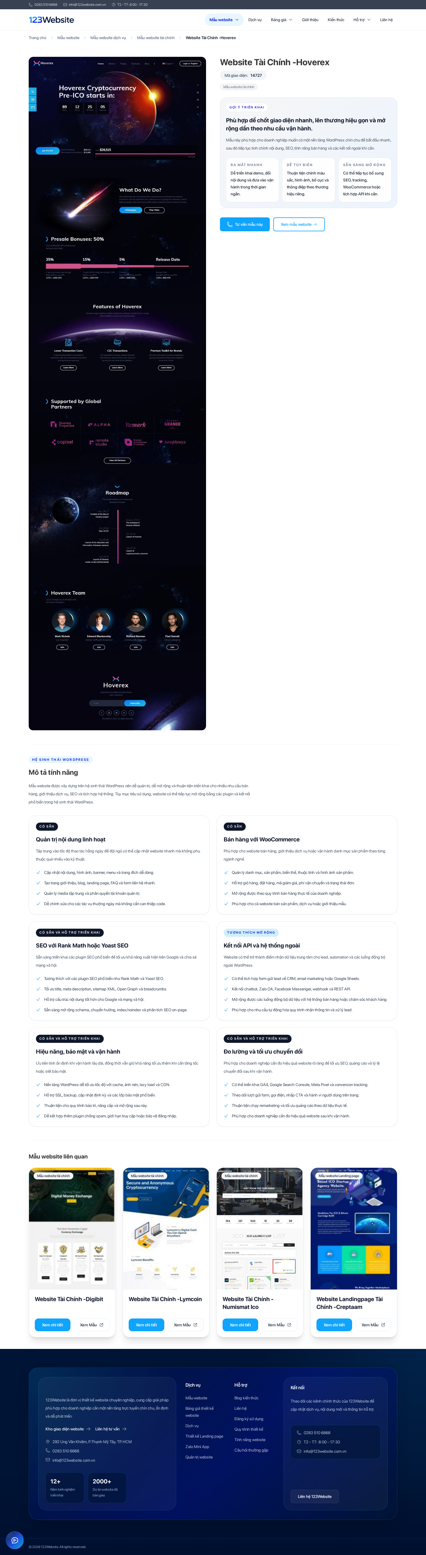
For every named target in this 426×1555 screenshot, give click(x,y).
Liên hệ (386, 19)
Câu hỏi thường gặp (251, 1450)
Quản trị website (199, 1457)
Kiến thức (336, 19)
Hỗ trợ (359, 19)
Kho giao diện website (64, 1429)
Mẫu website (221, 19)
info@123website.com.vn (87, 5)
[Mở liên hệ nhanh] (15, 1540)
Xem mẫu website (296, 224)
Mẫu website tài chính (156, 37)
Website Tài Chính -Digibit (69, 1299)
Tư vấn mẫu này (249, 224)
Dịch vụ (255, 19)
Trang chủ (37, 37)
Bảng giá (278, 19)
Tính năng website (249, 1439)
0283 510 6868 (45, 5)
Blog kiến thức (246, 1398)
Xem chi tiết (52, 1325)
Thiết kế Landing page (204, 1436)
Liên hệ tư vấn (107, 1429)
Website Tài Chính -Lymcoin (165, 1299)
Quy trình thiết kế (248, 1429)
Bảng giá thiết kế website (199, 1412)
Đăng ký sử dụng (248, 1418)
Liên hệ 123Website (315, 1496)
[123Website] (51, 19)
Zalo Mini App (197, 1446)
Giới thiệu (310, 19)
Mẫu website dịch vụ (108, 37)
